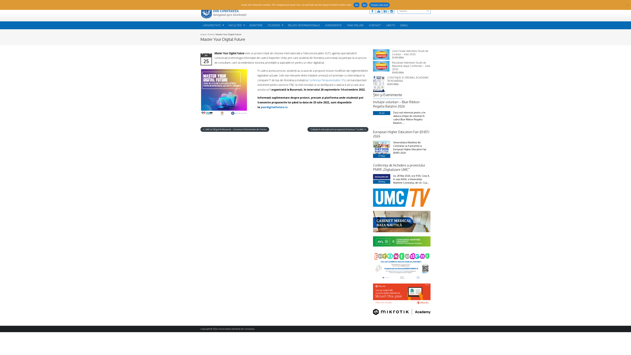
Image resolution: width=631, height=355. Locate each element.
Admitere (255, 25)
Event (211, 34)
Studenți (274, 25)
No (364, 5)
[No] (627, 5)
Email (404, 25)
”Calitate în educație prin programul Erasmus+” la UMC (337, 129)
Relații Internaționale (304, 25)
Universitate (212, 25)
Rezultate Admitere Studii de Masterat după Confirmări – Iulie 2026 (411, 66)
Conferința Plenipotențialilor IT (326, 80)
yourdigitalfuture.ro (274, 107)
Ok (356, 5)
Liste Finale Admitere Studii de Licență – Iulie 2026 (410, 52)
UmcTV (390, 25)
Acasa (203, 34)
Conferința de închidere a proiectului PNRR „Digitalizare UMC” (399, 167)
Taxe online (355, 25)
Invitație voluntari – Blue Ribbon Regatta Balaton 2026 (396, 104)
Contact (375, 25)
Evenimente (333, 25)
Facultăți (235, 25)
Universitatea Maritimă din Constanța (236, 329)
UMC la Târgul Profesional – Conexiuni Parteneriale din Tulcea (236, 129)
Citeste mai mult (379, 5)
